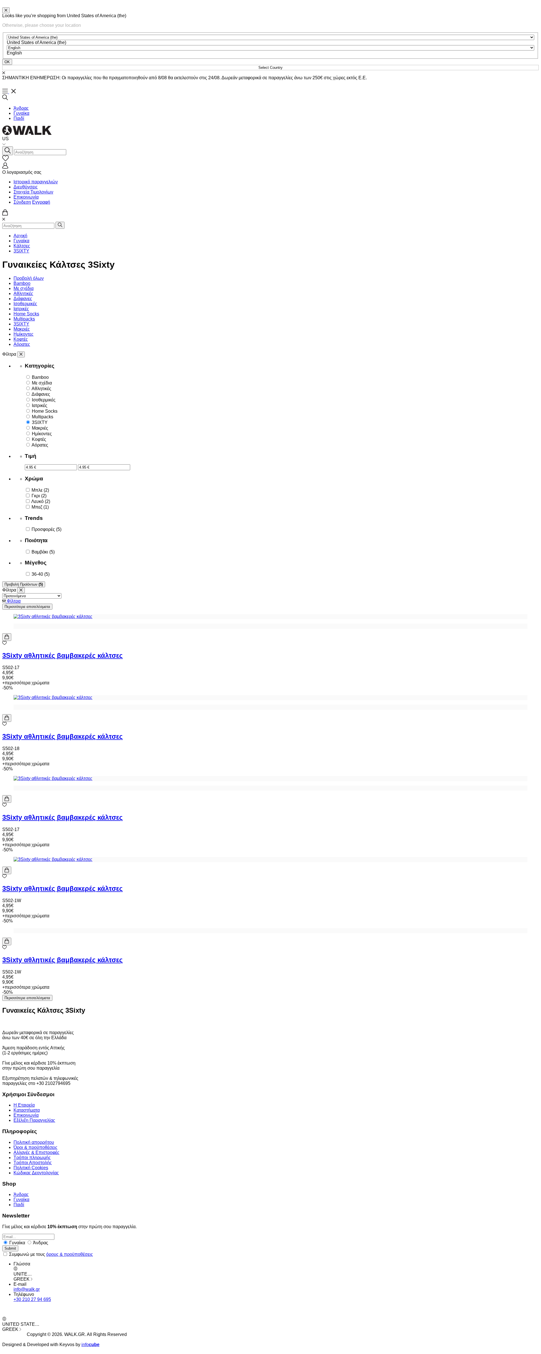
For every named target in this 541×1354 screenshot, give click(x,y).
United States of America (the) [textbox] (36, 42)
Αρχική (20, 235)
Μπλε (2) (40, 490)
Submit (10, 1248)
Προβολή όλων (29, 278)
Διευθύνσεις (26, 186)
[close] (6, 10)
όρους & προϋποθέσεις (69, 1254)
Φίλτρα (13, 601)
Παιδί (19, 118)
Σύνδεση (22, 202)
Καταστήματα (27, 1110)
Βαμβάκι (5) (43, 551)
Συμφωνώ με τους (51, 1254)
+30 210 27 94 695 (32, 1299)
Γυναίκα (21, 113)
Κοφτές (21, 339)
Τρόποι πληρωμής (32, 1157)
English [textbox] (14, 52)
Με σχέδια (24, 288)
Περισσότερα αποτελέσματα (27, 607)
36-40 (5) (41, 574)
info (90, 1344)
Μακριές (22, 329)
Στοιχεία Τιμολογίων (33, 192)
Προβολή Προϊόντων (24, 584)
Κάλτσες (22, 245)
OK (7, 62)
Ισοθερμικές (25, 303)
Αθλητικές (23, 293)
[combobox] (36, 42)
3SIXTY (21, 251)
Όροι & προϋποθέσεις (35, 1147)
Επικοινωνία (26, 197)
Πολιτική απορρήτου (34, 1142)
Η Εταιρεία (24, 1105)
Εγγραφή (41, 202)
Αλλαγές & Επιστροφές (36, 1152)
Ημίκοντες (24, 334)
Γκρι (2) (39, 495)
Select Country (270, 67)
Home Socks (26, 313)
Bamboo (22, 283)
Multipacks (24, 318)
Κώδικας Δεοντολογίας (36, 1172)
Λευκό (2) (40, 501)
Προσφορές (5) (46, 529)
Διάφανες (23, 298)
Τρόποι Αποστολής (33, 1162)
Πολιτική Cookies (31, 1167)
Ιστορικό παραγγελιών (36, 181)
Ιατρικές (21, 308)
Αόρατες (22, 344)
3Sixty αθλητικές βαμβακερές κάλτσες (62, 655)
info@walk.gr (27, 1289)
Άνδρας (21, 108)
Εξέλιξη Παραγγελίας (34, 1120)
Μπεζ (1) (40, 507)
